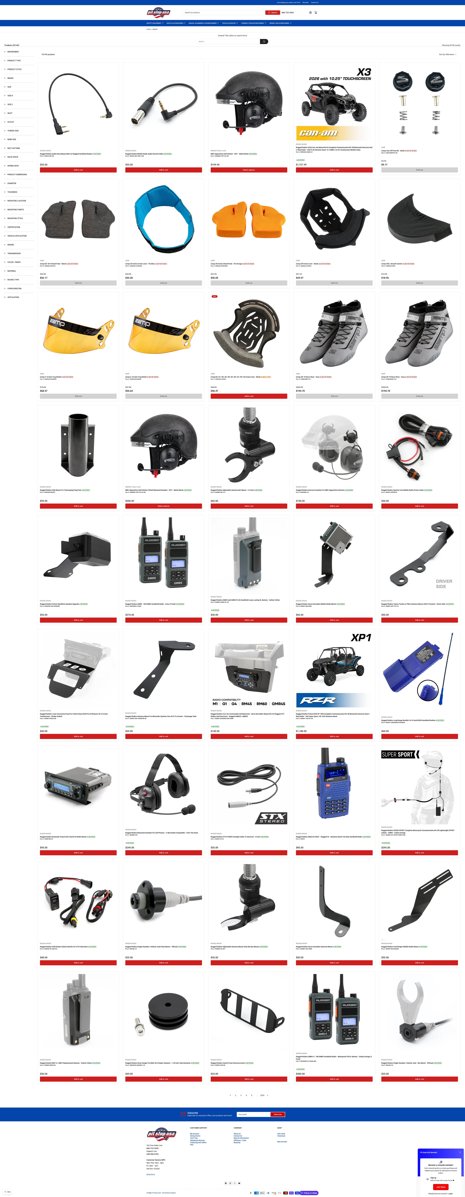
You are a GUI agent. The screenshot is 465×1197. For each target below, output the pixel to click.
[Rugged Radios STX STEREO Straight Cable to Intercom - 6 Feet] (249, 786)
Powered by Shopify (169, 1193)
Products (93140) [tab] (12, 45)
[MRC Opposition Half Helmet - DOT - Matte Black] (249, 103)
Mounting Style (15, 218)
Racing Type (13, 280)
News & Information (241, 1138)
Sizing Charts (195, 1136)
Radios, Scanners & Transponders (203, 23)
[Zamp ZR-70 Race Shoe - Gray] (334, 332)
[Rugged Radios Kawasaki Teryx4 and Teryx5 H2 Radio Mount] (78, 786)
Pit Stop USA (156, 1193)
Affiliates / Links (240, 1140)
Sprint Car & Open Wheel (279, 23)
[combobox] (231, 12)
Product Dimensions (17, 174)
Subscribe (278, 1114)
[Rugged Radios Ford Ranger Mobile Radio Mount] (419, 902)
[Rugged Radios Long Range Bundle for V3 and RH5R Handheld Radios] (419, 669)
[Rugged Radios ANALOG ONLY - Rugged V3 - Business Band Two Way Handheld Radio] (334, 786)
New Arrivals (282, 1142)
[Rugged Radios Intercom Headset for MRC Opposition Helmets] (334, 445)
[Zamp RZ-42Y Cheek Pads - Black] (78, 219)
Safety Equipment (154, 23)
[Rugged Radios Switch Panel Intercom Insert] (249, 1012)
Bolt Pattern (13, 148)
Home (149, 29)
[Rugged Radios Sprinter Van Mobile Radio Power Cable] (419, 445)
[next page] (267, 1095)
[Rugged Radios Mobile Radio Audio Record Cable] (163, 103)
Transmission (14, 253)
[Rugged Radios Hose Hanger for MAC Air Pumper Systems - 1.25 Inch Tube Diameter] (163, 1012)
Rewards (305, 2)
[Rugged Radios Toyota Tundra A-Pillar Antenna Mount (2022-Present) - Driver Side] (419, 555)
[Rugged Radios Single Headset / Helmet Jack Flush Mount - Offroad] (163, 902)
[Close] (460, 1152)
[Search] (264, 41)
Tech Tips (194, 1138)
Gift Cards (281, 1134)
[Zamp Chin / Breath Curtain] (419, 219)
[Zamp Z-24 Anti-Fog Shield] (78, 332)
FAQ (191, 1145)
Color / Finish (14, 262)
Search (274, 12)
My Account (194, 1134)
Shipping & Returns (197, 1140)
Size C (10, 104)
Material (11, 271)
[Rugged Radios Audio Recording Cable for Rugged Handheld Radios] (78, 103)
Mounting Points (15, 210)
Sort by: (446, 54)
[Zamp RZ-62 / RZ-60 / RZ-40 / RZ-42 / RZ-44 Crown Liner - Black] (249, 332)
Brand (10, 78)
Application (13, 297)
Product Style (14, 69)
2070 (262, 1095)
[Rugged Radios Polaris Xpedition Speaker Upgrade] (78, 555)
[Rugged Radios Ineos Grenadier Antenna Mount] (334, 902)
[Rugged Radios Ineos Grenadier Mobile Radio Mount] (334, 555)
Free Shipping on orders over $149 (288, 2)
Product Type (14, 61)
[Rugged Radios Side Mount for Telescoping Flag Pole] (78, 445)
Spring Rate (13, 166)
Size (9, 87)
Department (13, 52)
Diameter (11, 183)
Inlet (9, 113)
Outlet (10, 122)
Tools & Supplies (229, 23)
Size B (10, 96)
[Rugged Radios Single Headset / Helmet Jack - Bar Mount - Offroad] (419, 1012)
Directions (151, 1174)
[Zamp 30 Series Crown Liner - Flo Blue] (163, 219)
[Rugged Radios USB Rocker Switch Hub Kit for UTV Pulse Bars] (78, 902)
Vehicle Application (17, 236)
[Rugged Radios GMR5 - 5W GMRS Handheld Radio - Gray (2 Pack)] (163, 555)
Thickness (12, 192)
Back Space (12, 157)
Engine (10, 245)
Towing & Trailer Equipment (252, 23)
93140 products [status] (48, 54)
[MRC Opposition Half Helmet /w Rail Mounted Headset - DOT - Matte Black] (163, 445)
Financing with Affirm (198, 1142)
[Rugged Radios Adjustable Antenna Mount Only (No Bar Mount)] (249, 902)
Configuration (14, 288)
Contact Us (314, 2)
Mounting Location (16, 201)
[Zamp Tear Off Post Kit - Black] (419, 103)
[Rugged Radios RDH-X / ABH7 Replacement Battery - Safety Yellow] (78, 1012)
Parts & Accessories (175, 23)
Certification (13, 227)
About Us (237, 1134)
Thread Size (13, 131)
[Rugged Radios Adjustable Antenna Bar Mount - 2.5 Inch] (249, 445)
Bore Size (11, 139)
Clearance (281, 1136)
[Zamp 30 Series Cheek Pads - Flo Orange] (249, 219)
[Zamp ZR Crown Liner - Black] (334, 219)
